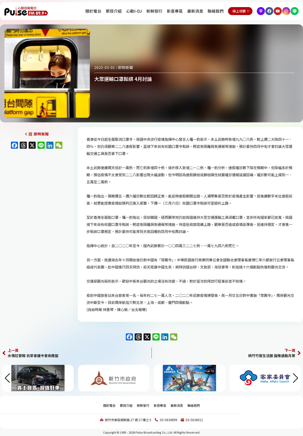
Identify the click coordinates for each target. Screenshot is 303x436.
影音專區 (175, 11)
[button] (296, 378)
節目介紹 (114, 11)
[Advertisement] (36, 189)
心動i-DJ (134, 11)
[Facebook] (269, 11)
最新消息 (195, 11)
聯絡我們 (216, 11)
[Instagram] (286, 11)
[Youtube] (278, 11)
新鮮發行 (154, 11)
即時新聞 (125, 67)
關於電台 (93, 11)
